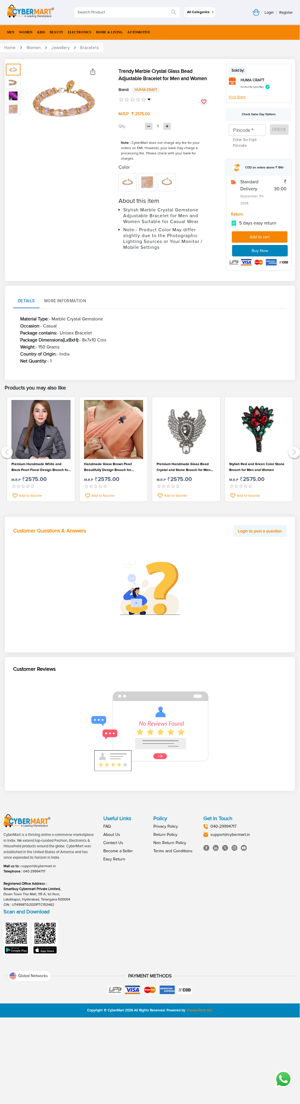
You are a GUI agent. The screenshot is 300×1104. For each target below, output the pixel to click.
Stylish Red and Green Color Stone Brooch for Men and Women (256, 467)
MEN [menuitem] (10, 32)
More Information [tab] (65, 301)
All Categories (198, 12)
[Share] (93, 72)
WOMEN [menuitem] (25, 32)
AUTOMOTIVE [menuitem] (138, 32)
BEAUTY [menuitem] (56, 32)
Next (293, 451)
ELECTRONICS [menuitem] (79, 32)
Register (286, 12)
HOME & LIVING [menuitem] (109, 32)
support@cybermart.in (38, 866)
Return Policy (165, 834)
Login (269, 12)
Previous (6, 451)
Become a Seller (118, 850)
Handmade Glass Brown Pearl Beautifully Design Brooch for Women (108, 467)
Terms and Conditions (173, 850)
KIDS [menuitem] (41, 32)
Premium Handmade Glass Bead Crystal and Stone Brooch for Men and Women (183, 467)
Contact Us (113, 842)
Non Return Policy (169, 842)
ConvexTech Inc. (200, 1010)
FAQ (107, 826)
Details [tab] (26, 301)
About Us (111, 834)
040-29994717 (34, 871)
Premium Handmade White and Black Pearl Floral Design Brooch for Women (40, 467)
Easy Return (114, 859)
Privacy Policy (165, 826)
